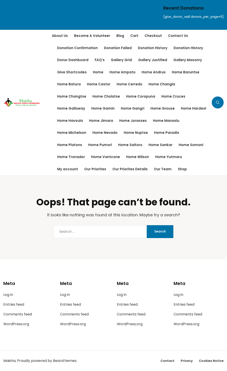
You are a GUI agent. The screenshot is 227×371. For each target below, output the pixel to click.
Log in (8, 294)
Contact (167, 361)
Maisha (9, 360)
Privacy (187, 361)
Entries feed (13, 304)
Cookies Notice (211, 361)
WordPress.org (16, 324)
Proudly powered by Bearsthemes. (47, 360)
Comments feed (17, 314)
